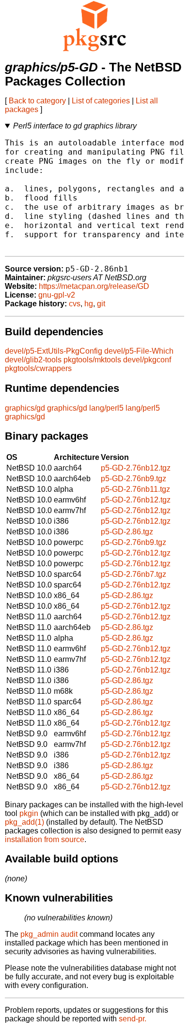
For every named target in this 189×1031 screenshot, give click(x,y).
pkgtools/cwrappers (38, 368)
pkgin (28, 813)
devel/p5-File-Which (138, 351)
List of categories (101, 101)
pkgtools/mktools (92, 360)
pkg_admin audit (49, 934)
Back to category (37, 101)
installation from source (44, 839)
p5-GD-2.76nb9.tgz (133, 478)
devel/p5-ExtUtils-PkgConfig (53, 351)
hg (88, 304)
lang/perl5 (106, 408)
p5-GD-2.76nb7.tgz (133, 574)
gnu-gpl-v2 (56, 295)
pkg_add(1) (24, 822)
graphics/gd (25, 408)
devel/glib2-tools (33, 360)
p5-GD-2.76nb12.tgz (136, 468)
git (101, 304)
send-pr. (132, 1019)
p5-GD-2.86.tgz (127, 532)
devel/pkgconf (147, 360)
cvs (74, 304)
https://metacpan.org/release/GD (94, 286)
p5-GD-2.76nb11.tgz (135, 489)
